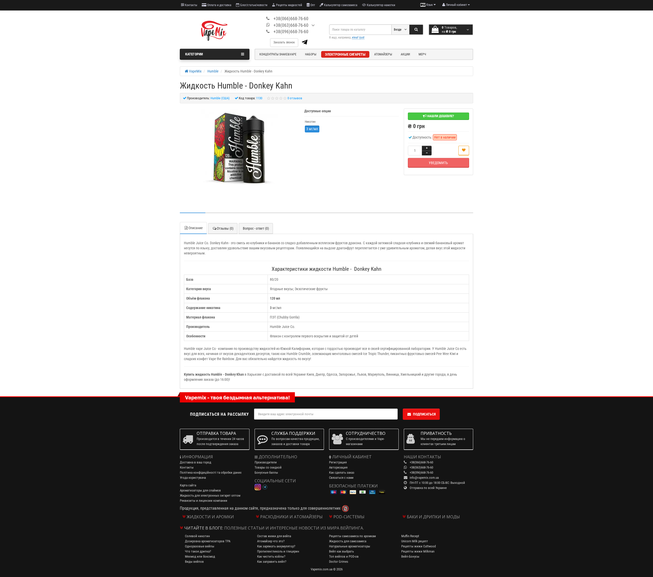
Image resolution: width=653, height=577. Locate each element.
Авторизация (338, 467)
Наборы (310, 54)
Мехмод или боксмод (200, 556)
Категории (194, 54)
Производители (266, 462)
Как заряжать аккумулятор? (276, 546)
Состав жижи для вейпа (274, 536)
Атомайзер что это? (270, 541)
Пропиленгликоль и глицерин (278, 551)
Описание (196, 228)
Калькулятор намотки (380, 5)
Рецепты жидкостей (288, 5)
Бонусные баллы (266, 472)
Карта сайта (188, 485)
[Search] (416, 29)
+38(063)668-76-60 (290, 25)
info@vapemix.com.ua (424, 478)
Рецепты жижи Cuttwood (418, 546)
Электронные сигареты (345, 54)
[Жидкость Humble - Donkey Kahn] (239, 147)
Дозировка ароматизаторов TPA (207, 541)
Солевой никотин (197, 536)
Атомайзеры (383, 54)
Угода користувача (193, 478)
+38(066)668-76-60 (290, 18)
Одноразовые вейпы (199, 546)
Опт (312, 5)
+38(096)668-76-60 (290, 31)
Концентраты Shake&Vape (277, 54)
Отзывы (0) (225, 228)
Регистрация (338, 462)
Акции (405, 54)
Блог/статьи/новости (253, 5)
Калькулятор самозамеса (340, 5)
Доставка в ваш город (195, 462)
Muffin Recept (410, 536)
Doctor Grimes (338, 561)
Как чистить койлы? (271, 556)
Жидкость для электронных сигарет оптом (210, 495)
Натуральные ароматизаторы (349, 546)
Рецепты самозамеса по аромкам (352, 536)
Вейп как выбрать (341, 551)
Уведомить (438, 163)
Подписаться (424, 414)
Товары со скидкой (268, 467)
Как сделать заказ (341, 472)
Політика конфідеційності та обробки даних (211, 472)
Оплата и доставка (218, 5)
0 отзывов (294, 98)
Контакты (190, 5)
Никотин (310, 122)
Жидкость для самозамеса (347, 541)
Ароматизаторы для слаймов (200, 490)
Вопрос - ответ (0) (256, 228)
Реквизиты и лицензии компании (203, 500)
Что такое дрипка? (198, 551)
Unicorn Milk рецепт (414, 541)
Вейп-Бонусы (410, 556)
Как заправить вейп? (271, 561)
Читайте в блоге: (203, 528)
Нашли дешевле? (440, 116)
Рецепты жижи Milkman (417, 551)
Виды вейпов (194, 561)
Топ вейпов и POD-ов (344, 556)
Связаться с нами (341, 478)
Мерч (422, 54)
